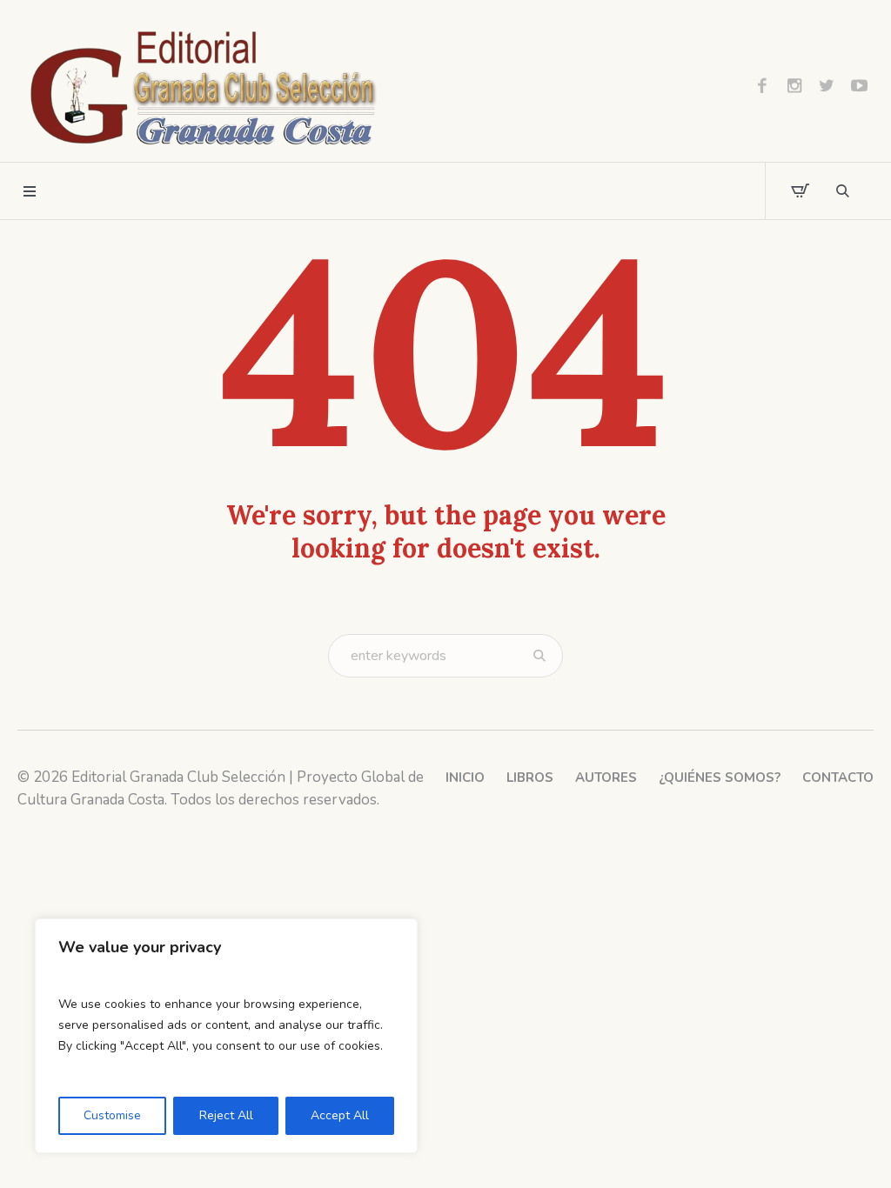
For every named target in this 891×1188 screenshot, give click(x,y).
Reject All (226, 1115)
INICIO (465, 777)
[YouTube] (858, 85)
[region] (226, 1035)
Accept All (340, 1115)
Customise (112, 1115)
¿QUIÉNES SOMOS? (719, 777)
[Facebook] (762, 85)
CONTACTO (838, 777)
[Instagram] (794, 85)
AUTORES (606, 777)
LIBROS (529, 777)
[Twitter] (826, 85)
